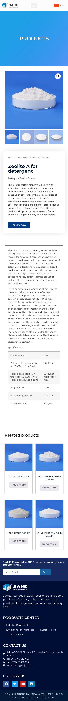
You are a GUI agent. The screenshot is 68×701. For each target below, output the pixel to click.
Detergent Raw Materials (20, 629)
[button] (34, 5)
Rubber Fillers (48, 629)
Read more (18, 484)
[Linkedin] (31, 684)
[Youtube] (23, 684)
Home (10, 157)
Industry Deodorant (17, 625)
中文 (62, 5)
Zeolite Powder (21, 157)
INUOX (53, 698)
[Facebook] (6, 684)
